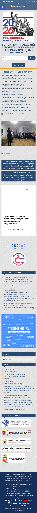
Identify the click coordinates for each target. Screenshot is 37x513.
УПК (18, 482)
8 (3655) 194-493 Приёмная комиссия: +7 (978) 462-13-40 (19, 2)
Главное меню (9, 369)
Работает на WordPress (13, 508)
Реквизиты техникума (25, 495)
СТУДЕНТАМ (25, 478)
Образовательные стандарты (14, 384)
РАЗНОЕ (29, 480)
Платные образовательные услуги (15, 395)
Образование (8, 381)
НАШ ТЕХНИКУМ (11, 476)
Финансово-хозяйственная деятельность (18, 397)
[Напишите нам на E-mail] (22, 246)
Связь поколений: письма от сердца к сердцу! (19, 308)
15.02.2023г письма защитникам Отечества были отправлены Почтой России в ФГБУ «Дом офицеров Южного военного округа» (18, 176)
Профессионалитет (25, 476)
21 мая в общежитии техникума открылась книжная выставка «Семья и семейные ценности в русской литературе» (18, 279)
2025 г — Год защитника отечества (18, 489)
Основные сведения (10, 372)
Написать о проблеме (16, 229)
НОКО (15, 487)
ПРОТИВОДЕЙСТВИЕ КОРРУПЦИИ (18, 491)
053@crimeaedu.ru (19, 6)
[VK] (15, 246)
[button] (2, 7)
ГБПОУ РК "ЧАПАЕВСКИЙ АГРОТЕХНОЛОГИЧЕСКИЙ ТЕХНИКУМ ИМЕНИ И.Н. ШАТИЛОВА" (18, 48)
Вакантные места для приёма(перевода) (17, 400)
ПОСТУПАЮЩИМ (13, 478)
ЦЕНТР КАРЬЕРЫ (10, 495)
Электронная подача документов (18, 493)
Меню (20, 65)
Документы (8, 379)
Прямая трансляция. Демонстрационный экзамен (18, 485)
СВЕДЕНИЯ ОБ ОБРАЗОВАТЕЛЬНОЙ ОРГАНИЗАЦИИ (18, 474)
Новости (7, 154)
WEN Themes (20, 510)
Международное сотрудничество (15, 409)
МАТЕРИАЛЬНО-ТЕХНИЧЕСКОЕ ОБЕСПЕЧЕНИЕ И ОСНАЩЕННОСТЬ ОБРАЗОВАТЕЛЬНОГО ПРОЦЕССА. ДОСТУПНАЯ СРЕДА (19, 404)
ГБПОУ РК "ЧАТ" (19, 114)
